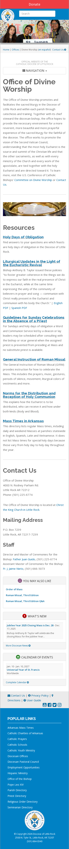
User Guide (33, 700)
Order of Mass (14, 589)
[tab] (34, 70)
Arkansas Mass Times (21, 727)
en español (44, 49)
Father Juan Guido (24, 559)
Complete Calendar (16, 682)
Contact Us (58, 49)
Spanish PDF (19, 308)
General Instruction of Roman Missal (34, 359)
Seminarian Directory (20, 807)
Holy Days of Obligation (23, 237)
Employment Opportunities (24, 767)
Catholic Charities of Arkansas (25, 733)
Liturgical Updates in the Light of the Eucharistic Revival (31, 263)
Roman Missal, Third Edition (22, 595)
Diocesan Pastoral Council (23, 761)
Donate (34, 4)
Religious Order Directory (23, 801)
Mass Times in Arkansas (23, 421)
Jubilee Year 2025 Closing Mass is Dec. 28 (30, 625)
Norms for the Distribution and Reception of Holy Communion (29, 395)
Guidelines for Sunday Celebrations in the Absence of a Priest (33, 319)
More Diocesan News (17, 645)
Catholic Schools (17, 744)
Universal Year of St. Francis (23, 669)
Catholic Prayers (17, 739)
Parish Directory (17, 790)
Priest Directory (17, 796)
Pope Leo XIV (16, 784)
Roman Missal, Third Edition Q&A (25, 601)
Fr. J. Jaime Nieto (13, 568)
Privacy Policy (40, 695)
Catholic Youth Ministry (21, 750)
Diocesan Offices (18, 756)
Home (6, 49)
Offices (15, 49)
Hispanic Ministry (18, 773)
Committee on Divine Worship (33, 180)
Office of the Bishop (20, 779)
